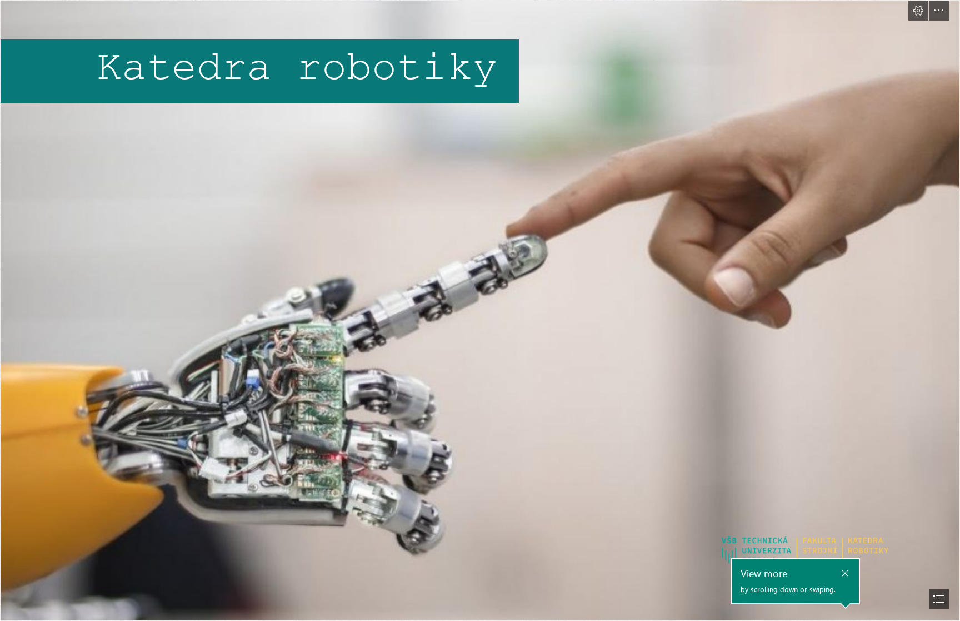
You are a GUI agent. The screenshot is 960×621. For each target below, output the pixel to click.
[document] (480, 310)
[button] (918, 11)
